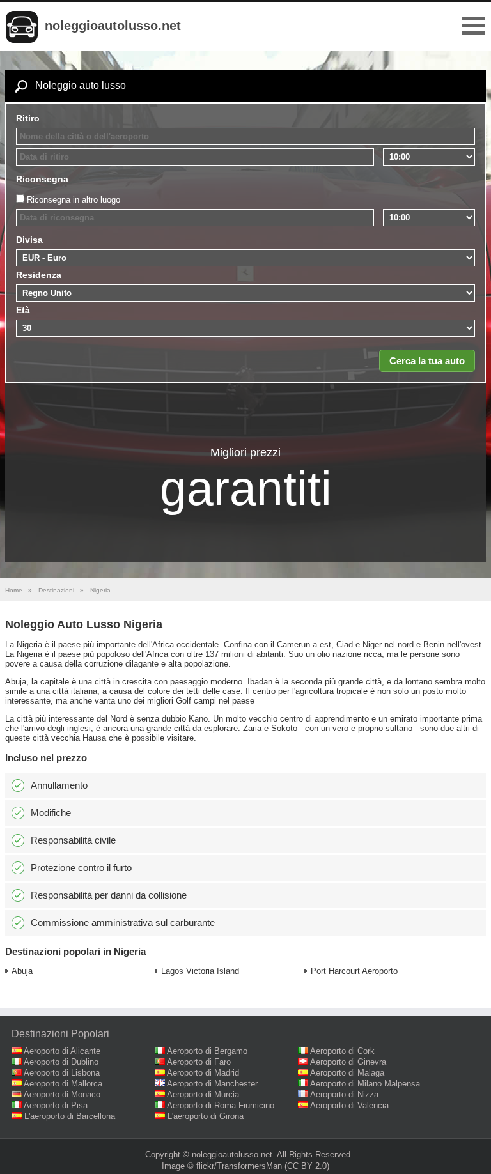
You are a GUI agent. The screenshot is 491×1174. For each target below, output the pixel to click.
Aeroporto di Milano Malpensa (365, 1083)
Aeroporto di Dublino (61, 1062)
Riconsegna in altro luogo (73, 200)
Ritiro (28, 118)
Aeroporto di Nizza (344, 1094)
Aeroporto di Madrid (203, 1072)
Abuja (22, 971)
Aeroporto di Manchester (212, 1083)
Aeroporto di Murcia (203, 1094)
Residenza (38, 275)
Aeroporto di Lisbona (62, 1072)
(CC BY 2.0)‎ (306, 1166)
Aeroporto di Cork (342, 1051)
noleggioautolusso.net (113, 26)
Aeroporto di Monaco (62, 1094)
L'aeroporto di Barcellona (69, 1116)
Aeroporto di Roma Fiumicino (220, 1105)
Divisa (29, 240)
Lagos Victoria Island (200, 971)
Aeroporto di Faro (199, 1062)
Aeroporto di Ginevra (348, 1062)
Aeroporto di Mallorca (63, 1083)
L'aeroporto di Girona (206, 1116)
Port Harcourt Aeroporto (354, 971)
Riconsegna (42, 179)
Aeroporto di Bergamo (207, 1051)
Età (23, 310)
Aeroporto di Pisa (56, 1105)
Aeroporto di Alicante (62, 1051)
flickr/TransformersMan (239, 1166)
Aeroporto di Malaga (347, 1072)
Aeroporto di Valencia (349, 1105)
